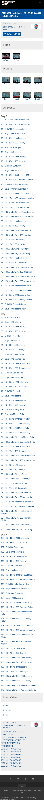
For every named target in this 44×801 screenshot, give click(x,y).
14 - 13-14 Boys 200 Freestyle (14, 142)
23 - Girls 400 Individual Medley (14, 184)
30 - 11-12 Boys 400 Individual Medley (17, 198)
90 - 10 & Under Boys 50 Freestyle (15, 478)
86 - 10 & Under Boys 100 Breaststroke (18, 460)
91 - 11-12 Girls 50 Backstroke (14, 483)
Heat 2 (16, 84)
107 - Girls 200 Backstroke (12, 547)
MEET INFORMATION (10, 743)
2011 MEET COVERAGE (11, 760)
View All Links (12, 33)
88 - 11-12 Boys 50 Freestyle (13, 469)
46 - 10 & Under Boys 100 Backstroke (17, 272)
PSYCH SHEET (7, 746)
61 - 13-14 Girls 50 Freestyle (13, 345)
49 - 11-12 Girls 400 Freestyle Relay (16, 285)
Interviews (7, 710)
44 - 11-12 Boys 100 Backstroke (15, 262)
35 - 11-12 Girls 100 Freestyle (13, 221)
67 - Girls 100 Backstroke (12, 372)
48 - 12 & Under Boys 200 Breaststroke (18, 281)
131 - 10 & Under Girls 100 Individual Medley (17, 635)
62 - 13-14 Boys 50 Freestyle (13, 349)
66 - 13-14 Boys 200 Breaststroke (15, 368)
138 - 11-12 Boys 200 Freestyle (14, 671)
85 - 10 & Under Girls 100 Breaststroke (18, 455)
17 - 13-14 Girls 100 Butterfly (13, 156)
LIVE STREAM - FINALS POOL (13, 737)
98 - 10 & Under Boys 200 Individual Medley (16, 519)
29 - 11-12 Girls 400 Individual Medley (17, 193)
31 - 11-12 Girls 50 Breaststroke (15, 202)
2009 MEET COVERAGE (11, 766)
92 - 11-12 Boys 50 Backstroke (14, 488)
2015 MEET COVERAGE (11, 748)
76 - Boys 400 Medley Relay (13, 414)
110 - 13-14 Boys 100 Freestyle (14, 561)
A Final (6, 60)
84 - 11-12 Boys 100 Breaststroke (15, 451)
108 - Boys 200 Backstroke (12, 552)
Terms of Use (17, 797)
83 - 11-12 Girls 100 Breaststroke (15, 446)
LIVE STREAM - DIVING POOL (14, 740)
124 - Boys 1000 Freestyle (12, 598)
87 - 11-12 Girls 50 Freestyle (13, 465)
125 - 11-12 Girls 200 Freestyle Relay (16, 602)
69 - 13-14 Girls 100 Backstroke (14, 382)
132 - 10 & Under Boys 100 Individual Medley (17, 642)
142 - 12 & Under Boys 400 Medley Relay (18, 690)
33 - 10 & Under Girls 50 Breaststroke (17, 212)
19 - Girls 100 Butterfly (11, 166)
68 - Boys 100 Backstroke (12, 377)
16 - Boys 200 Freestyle (11, 152)
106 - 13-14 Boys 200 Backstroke (15, 542)
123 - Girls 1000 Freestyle (12, 593)
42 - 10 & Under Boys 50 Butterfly (15, 253)
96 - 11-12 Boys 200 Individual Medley (17, 506)
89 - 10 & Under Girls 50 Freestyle (15, 474)
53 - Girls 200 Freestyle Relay (13, 304)
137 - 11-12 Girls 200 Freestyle (14, 667)
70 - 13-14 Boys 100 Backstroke (15, 386)
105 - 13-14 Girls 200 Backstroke (15, 538)
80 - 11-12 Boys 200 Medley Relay (15, 432)
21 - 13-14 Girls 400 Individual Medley (17, 175)
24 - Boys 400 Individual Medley (14, 189)
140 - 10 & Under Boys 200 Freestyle (17, 680)
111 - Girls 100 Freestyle (11, 565)
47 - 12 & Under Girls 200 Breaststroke (18, 276)
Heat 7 (27, 99)
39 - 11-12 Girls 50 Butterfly (13, 239)
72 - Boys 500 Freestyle (11, 396)
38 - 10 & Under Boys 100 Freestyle (16, 235)
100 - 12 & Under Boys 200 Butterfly (16, 529)
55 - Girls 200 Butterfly (11, 317)
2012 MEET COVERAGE (11, 757)
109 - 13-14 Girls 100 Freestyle (14, 556)
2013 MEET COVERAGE (11, 754)
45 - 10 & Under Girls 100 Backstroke (17, 267)
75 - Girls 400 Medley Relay (12, 409)
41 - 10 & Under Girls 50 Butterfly (15, 249)
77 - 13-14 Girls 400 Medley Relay (15, 419)
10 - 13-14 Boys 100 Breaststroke (15, 124)
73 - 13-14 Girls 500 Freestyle (13, 400)
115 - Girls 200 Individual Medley (15, 584)
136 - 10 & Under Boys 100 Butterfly (16, 662)
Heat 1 (6, 84)
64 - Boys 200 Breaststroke (13, 359)
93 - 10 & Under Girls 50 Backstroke (16, 492)
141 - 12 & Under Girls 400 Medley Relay (18, 685)
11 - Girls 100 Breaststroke (12, 129)
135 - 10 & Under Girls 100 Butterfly (16, 657)
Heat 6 (16, 99)
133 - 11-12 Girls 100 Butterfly (14, 648)
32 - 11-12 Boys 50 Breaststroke (15, 207)
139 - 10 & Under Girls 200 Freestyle (16, 676)
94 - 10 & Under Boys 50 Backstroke (16, 497)
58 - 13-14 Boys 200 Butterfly (13, 331)
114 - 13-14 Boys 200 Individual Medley (18, 579)
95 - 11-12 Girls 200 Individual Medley (17, 501)
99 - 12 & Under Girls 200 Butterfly (16, 524)
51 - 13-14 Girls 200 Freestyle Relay (16, 295)
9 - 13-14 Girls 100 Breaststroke (15, 119)
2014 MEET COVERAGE (11, 751)
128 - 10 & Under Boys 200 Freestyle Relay (17, 619)
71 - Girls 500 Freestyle (11, 391)
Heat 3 (27, 84)
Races (5, 705)
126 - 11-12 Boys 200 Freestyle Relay (17, 607)
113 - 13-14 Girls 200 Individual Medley (17, 575)
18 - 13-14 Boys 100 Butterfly (13, 161)
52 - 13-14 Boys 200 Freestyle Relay (16, 299)
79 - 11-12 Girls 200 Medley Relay (15, 428)
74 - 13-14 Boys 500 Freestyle (14, 405)
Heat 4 (37, 84)
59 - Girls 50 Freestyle (10, 336)
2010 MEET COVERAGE (11, 763)
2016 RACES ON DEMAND (12, 731)
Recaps (6, 715)
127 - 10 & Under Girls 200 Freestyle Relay (16, 612)
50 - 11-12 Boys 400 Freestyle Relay (16, 290)
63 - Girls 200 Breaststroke (12, 354)
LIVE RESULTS (7, 734)
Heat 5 (6, 99)
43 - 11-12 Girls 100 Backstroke (14, 258)
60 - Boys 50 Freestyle (10, 340)
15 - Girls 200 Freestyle (11, 147)
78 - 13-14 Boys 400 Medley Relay (15, 423)
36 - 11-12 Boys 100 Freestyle (14, 225)
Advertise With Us (8, 799)
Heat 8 (37, 99)
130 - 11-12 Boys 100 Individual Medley (18, 630)
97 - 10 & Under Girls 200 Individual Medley (16, 512)
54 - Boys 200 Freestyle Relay (13, 308)
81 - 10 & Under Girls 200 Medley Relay (18, 437)
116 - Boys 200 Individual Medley (15, 588)
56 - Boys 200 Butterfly (11, 322)
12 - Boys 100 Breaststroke (13, 133)
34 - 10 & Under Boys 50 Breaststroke (17, 216)
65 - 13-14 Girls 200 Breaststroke (15, 363)
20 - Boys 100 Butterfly (11, 170)
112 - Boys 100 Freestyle (11, 570)
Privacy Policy (30, 797)
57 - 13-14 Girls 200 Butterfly (13, 326)
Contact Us (5, 797)
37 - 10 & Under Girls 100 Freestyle (16, 230)
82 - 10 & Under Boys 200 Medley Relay (18, 442)
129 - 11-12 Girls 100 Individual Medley (17, 625)
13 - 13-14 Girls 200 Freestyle (13, 138)
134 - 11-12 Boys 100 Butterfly (14, 653)
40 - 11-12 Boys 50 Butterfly (13, 244)
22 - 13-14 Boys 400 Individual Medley (17, 179)
